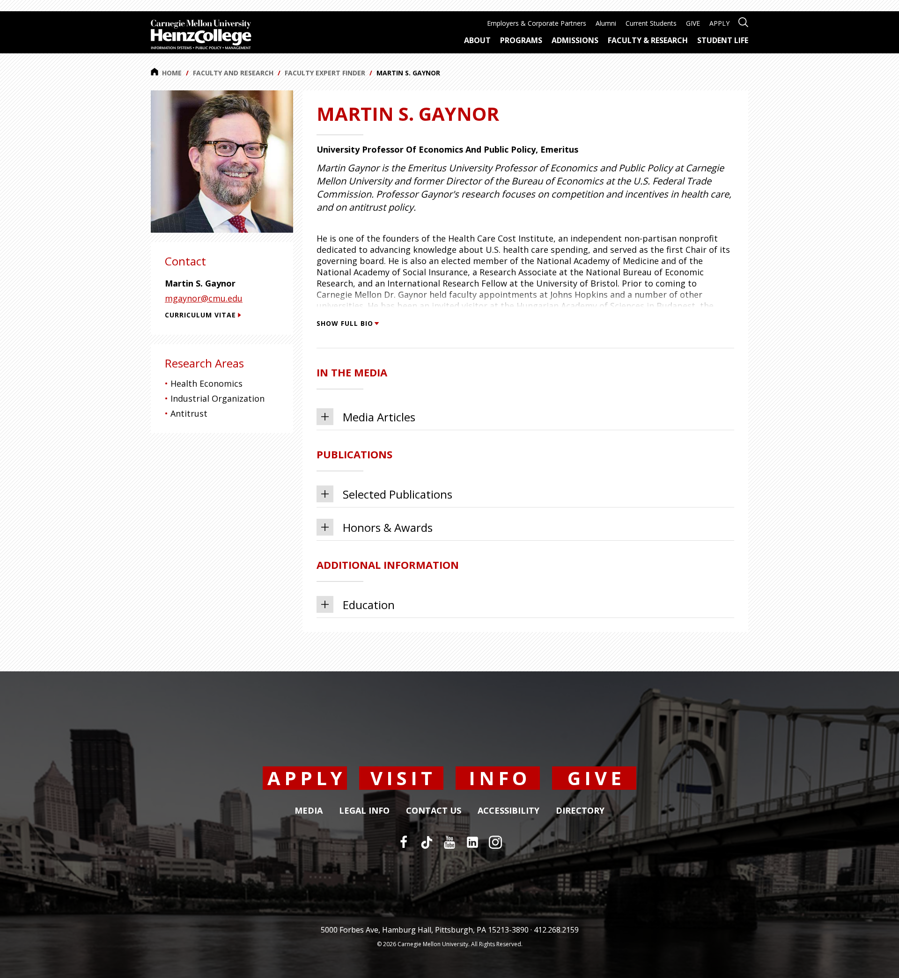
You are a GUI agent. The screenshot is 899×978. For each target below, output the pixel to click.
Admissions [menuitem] (575, 40)
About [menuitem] (477, 40)
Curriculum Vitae (200, 314)
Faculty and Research (233, 72)
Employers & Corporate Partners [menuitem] (536, 23)
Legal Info (364, 811)
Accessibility (508, 811)
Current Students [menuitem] (651, 23)
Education (369, 604)
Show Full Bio (345, 323)
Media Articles (379, 417)
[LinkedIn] (472, 842)
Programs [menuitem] (521, 40)
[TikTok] (426, 842)
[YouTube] (449, 842)
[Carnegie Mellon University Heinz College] (201, 35)
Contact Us (433, 811)
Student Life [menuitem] (722, 40)
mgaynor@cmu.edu (204, 298)
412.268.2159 (556, 930)
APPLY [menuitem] (719, 23)
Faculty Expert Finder (325, 72)
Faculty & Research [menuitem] (648, 40)
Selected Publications (397, 494)
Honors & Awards (388, 527)
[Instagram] (495, 842)
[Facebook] (403, 842)
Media (309, 811)
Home (172, 72)
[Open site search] (743, 21)
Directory (580, 811)
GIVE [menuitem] (693, 23)
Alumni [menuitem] (606, 23)
